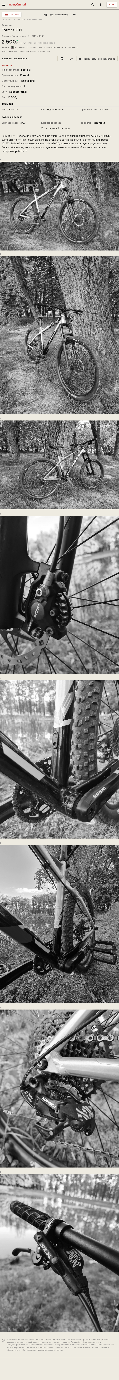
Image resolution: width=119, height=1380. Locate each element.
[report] (97, 58)
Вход (112, 4)
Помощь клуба (44, 1347)
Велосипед (6, 25)
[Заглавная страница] (16, 2)
